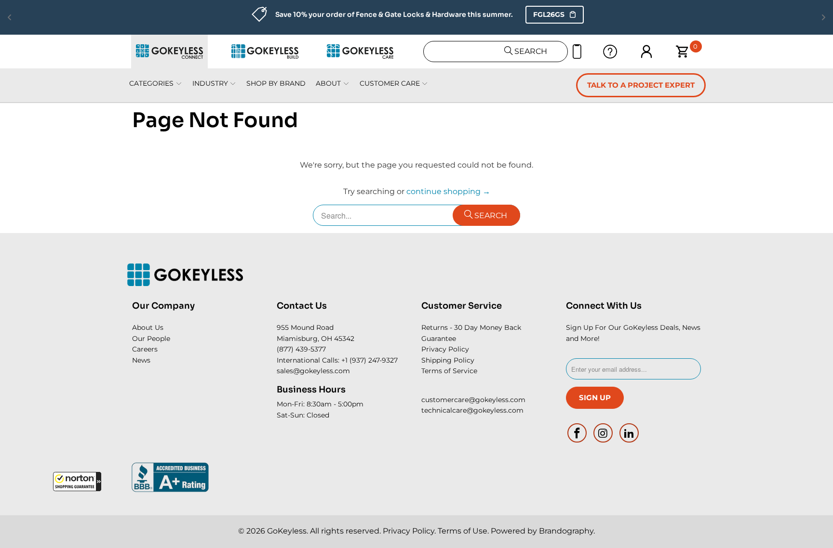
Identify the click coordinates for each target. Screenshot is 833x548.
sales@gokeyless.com (313, 370)
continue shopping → (448, 191)
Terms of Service (449, 370)
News (141, 360)
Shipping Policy (447, 360)
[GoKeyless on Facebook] (577, 433)
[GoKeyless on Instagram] (603, 433)
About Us (147, 327)
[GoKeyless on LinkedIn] (629, 433)
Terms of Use (462, 530)
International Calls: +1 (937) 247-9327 (337, 360)
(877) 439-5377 (301, 349)
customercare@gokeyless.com (473, 399)
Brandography (566, 530)
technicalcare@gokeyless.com (472, 410)
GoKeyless (287, 530)
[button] (77, 481)
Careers (145, 349)
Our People (151, 338)
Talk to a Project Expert (641, 85)
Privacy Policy (445, 349)
